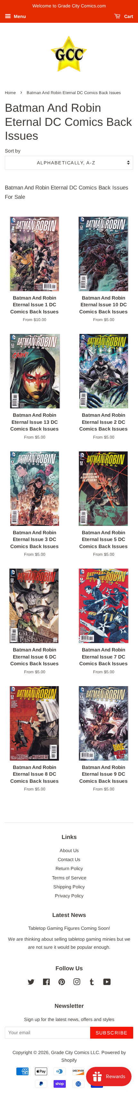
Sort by (13, 150)
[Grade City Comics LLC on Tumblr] (91, 983)
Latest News (69, 915)
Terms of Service (69, 877)
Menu (19, 16)
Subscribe (112, 1032)
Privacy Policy (69, 895)
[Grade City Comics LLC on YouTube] (107, 983)
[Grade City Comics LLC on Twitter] (31, 983)
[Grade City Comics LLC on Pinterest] (61, 983)
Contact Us (69, 859)
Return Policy (69, 868)
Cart (128, 16)
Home (10, 92)
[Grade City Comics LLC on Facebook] (46, 983)
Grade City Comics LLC (75, 1052)
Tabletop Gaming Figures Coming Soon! (69, 928)
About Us (69, 850)
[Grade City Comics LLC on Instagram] (76, 983)
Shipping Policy (69, 886)
